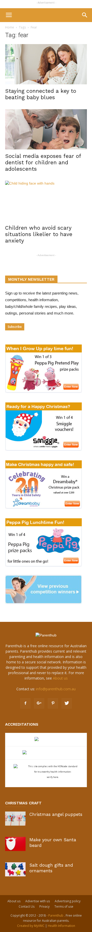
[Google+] (39, 703)
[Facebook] (25, 703)
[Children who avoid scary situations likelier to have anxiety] (46, 201)
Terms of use (63, 906)
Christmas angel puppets (55, 814)
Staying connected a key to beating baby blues (40, 94)
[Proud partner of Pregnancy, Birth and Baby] (46, 753)
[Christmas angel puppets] (15, 819)
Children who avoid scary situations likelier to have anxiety (38, 234)
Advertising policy (67, 901)
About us (60, 678)
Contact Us (26, 906)
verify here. (53, 777)
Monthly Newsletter (31, 279)
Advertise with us (37, 901)
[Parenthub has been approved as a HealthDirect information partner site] (46, 739)
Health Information (61, 926)
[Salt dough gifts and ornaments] (15, 869)
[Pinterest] (53, 703)
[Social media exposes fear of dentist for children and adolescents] (46, 129)
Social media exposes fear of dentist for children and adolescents (43, 162)
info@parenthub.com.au (56, 688)
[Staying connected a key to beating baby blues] (46, 64)
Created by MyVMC (30, 926)
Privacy (44, 906)
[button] (85, 15)
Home (9, 27)
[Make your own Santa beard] (15, 844)
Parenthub (56, 915)
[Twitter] (67, 703)
